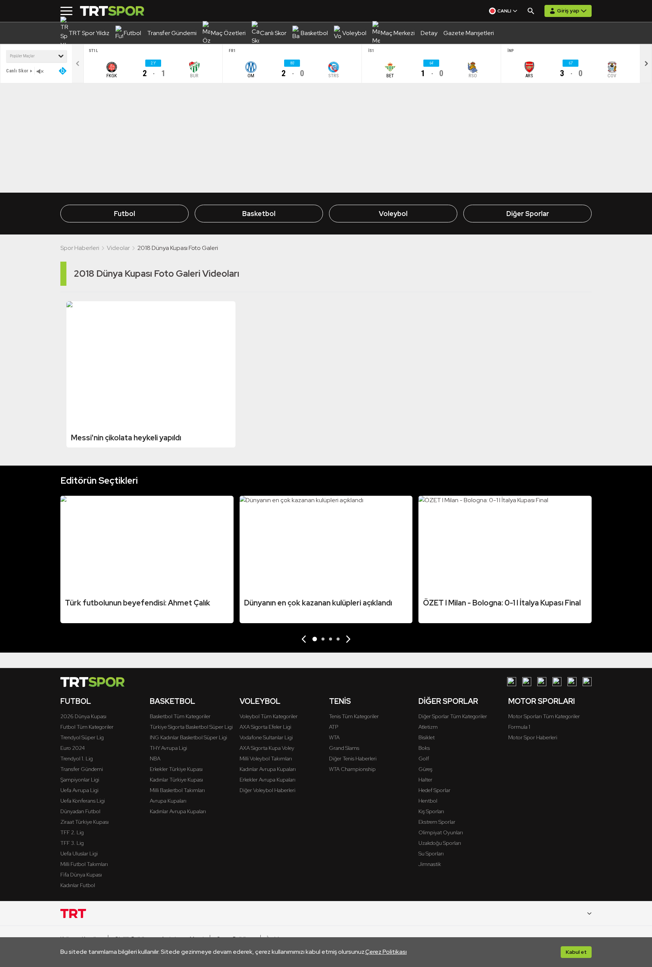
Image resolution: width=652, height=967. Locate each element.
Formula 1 (519, 726)
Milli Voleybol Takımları (266, 758)
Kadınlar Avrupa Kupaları (178, 811)
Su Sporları (431, 853)
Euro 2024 (72, 748)
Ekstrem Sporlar (436, 821)
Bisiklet (426, 737)
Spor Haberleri (79, 248)
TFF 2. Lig (72, 832)
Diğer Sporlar (527, 213)
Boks (424, 748)
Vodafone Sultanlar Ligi (266, 737)
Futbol (124, 213)
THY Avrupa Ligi (168, 748)
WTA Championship (352, 769)
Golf (423, 758)
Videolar (118, 248)
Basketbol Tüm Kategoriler (180, 716)
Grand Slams (344, 748)
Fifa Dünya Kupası (81, 874)
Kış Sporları (431, 811)
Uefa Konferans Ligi (82, 800)
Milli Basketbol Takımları (177, 790)
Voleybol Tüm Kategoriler (269, 716)
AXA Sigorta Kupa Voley (267, 748)
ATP (333, 726)
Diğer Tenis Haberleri (353, 758)
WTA (334, 737)
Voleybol (393, 213)
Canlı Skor (17, 71)
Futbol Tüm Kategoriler (87, 726)
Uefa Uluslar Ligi (79, 853)
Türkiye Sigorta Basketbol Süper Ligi (191, 726)
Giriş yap (568, 10)
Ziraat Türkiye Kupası (84, 821)
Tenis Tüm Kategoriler (354, 716)
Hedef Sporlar (434, 790)
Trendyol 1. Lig (76, 758)
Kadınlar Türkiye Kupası (176, 779)
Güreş (425, 769)
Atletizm (428, 726)
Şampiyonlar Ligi (79, 779)
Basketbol (258, 213)
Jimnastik (429, 864)
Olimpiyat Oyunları (440, 832)
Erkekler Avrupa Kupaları (267, 779)
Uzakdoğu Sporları (439, 843)
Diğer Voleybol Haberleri (267, 790)
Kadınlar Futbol (77, 885)
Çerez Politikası (386, 952)
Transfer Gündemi (81, 769)
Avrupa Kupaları (168, 800)
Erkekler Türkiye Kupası (176, 769)
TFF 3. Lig (72, 843)
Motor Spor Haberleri (532, 737)
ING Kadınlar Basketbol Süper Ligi (188, 737)
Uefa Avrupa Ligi (79, 790)
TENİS (340, 701)
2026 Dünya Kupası (83, 716)
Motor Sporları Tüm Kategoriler (544, 716)
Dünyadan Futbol (80, 811)
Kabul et (576, 952)
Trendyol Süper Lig (82, 737)
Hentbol (427, 800)
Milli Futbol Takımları (84, 864)
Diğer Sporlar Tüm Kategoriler (452, 716)
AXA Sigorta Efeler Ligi (265, 726)
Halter (425, 779)
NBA (155, 758)
